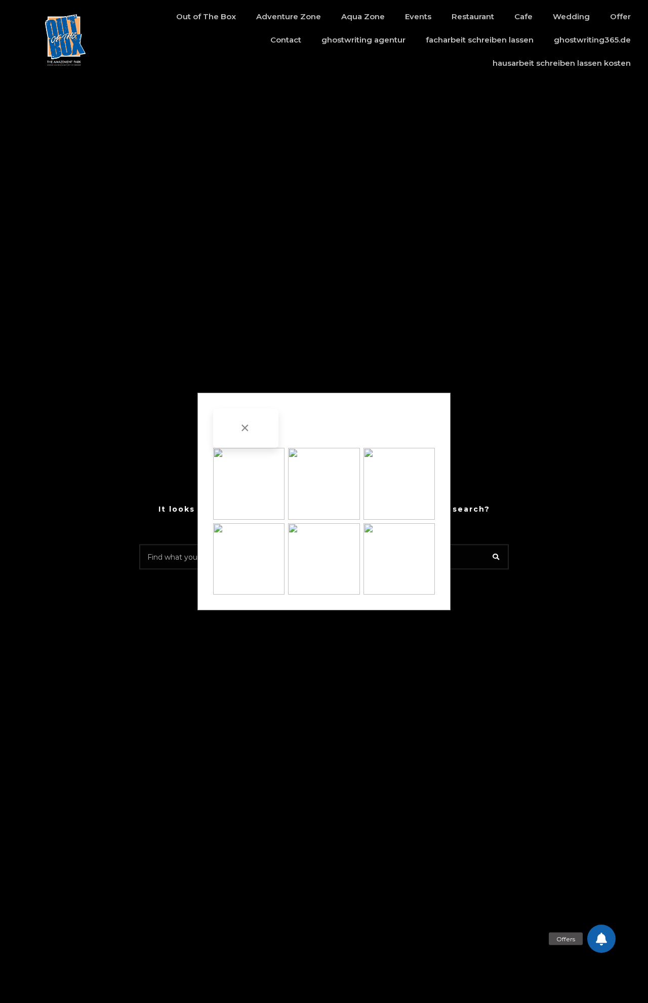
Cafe (523, 16)
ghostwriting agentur (363, 40)
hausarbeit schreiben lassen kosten (562, 63)
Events (418, 16)
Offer (620, 16)
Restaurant (473, 16)
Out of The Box (206, 16)
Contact (285, 40)
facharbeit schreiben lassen (480, 40)
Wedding (571, 16)
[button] (601, 939)
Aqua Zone (363, 16)
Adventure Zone (288, 16)
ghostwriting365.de (592, 40)
